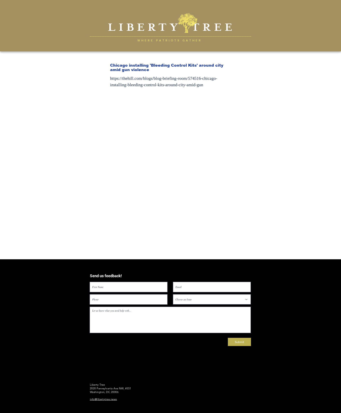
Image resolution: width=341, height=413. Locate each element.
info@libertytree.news (103, 399)
